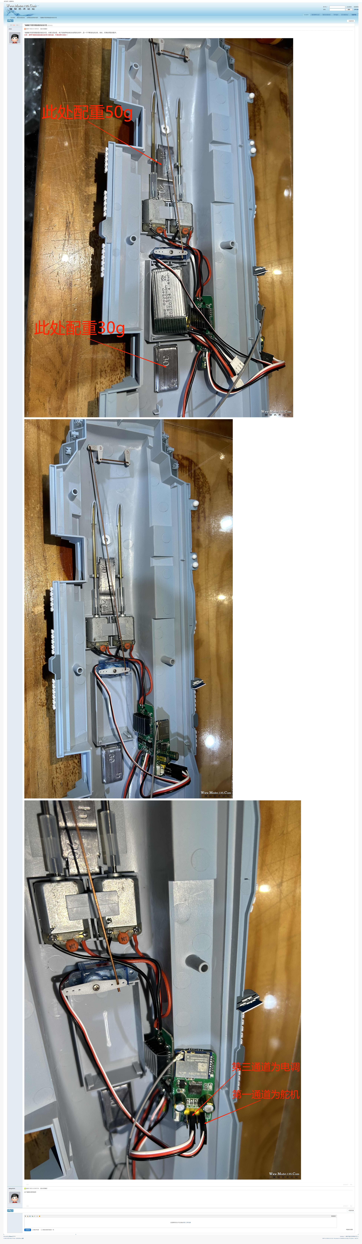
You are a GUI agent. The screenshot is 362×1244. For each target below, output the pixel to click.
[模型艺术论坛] (22, 9)
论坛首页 (306, 14)
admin (10, 29)
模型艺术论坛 (8, 17)
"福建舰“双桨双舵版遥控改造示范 (48, 17)
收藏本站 (11, 1)
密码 (324, 9)
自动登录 (349, 7)
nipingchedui (12, 1188)
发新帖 (10, 20)
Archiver (342, 1236)
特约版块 (336, 14)
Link (32, 1216)
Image (30, 1216)
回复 (27, 1184)
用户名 (325, 7)
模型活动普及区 (327, 14)
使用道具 (345, 1184)
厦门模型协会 (344, 14)
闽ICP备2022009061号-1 (352, 1236)
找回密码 (356, 7)
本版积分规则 (349, 1229)
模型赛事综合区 (316, 14)
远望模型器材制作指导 (32, 17)
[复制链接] (50, 25)
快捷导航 (354, 14)
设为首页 (6, 1)
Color (28, 1216)
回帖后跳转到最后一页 (48, 1229)
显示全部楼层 (43, 29)
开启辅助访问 (355, 1)
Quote (35, 1216)
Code (37, 1216)
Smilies (39, 1216)
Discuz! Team (12, 1238)
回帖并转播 (36, 1229)
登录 (184, 1222)
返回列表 (351, 21)
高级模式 (333, 1216)
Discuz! (11, 1236)
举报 (351, 1184)
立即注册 (356, 9)
